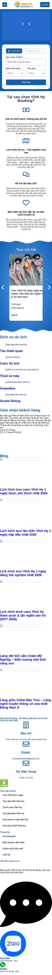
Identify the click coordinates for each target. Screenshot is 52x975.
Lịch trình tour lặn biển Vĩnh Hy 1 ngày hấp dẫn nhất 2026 (25, 532)
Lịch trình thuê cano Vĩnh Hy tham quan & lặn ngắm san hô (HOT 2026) (23, 615)
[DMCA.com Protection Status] (4, 786)
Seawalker (7, 388)
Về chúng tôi (9, 836)
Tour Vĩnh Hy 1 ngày (13, 795)
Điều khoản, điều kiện (14, 842)
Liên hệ (6, 855)
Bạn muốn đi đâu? (14, 57)
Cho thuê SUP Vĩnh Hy (14, 826)
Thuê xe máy (9, 376)
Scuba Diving (10, 401)
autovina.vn (14, 861)
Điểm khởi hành (13, 68)
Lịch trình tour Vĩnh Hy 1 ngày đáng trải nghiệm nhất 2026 (23, 573)
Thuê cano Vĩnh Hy (12, 807)
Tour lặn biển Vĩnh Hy (13, 801)
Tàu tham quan (11, 351)
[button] (29, 24)
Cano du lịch (9, 363)
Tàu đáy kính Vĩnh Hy (13, 813)
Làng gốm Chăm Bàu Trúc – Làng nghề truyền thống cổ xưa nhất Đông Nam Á (25, 703)
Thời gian (31, 68)
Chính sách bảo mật (13, 848)
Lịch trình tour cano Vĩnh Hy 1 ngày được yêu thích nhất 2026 (23, 491)
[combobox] (15, 73)
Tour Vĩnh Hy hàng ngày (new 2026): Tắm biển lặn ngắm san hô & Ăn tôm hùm (30, 293)
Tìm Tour (26, 82)
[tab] (14, 50)
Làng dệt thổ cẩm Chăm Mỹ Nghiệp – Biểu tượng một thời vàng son (23, 659)
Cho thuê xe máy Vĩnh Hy (15, 819)
